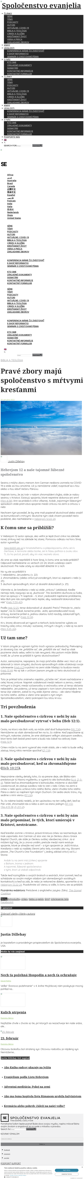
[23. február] (7, 1031)
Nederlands (13, 212)
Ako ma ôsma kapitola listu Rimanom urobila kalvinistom (42, 1096)
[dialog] (42, 1172)
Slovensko (9, 171)
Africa (10, 174)
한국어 (10, 209)
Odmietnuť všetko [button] (67, 1174)
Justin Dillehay (16, 461)
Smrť (47, 899)
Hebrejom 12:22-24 (45, 518)
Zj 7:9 (46, 750)
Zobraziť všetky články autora (18, 913)
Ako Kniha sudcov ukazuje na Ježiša (27, 1067)
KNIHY (7, 45)
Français (11, 200)
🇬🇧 (5, 139)
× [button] (82, 1167)
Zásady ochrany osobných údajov (18, 1175)
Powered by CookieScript (76, 1178)
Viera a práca (14, 39)
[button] (5, 142)
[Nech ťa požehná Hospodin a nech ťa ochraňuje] (13, 968)
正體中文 (11, 189)
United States (14, 218)
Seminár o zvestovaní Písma (23, 56)
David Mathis (6, 981)
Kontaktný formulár (19, 73)
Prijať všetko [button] (66, 1170)
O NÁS (7, 59)
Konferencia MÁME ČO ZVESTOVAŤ (25, 50)
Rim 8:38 (6, 500)
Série (10, 16)
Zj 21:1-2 (18, 807)
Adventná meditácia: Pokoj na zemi (27, 1086)
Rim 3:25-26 (8, 629)
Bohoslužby (14, 899)
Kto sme (11, 62)
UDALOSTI (9, 48)
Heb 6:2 (19, 667)
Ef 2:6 (28, 795)
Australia (11, 180)
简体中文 (11, 192)
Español (11, 195)
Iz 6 (74, 779)
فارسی (10, 197)
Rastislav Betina (7, 1018)
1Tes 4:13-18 (7, 807)
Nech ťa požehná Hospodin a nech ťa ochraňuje (39, 975)
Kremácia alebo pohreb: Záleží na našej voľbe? (34, 1106)
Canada (11, 186)
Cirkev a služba (16, 33)
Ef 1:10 (69, 803)
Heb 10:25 (10, 768)
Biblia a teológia (17, 30)
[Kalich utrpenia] (13, 1005)
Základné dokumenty (19, 65)
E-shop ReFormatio (18, 53)
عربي (9, 177)
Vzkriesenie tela (60, 899)
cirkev (24, 899)
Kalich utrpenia (13, 1012)
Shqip (10, 215)
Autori (11, 25)
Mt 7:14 (75, 729)
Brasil (10, 183)
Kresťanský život (17, 36)
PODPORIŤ (6, 1163)
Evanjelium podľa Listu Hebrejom (26, 1077)
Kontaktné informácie (20, 70)
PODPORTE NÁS (12, 136)
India (9, 203)
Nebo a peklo (36, 899)
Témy (10, 19)
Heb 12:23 (13, 607)
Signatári (12, 68)
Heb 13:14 (7, 670)
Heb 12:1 (6, 741)
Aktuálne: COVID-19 (18, 27)
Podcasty (12, 22)
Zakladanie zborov (18, 42)
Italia (9, 206)
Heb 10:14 (27, 617)
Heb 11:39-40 (14, 602)
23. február (10, 1038)
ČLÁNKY (8, 13)
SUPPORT (16, 1163)
